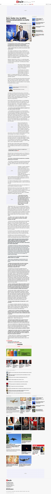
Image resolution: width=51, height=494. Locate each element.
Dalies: (16, 344)
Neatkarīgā (15, 4)
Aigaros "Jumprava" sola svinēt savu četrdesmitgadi (16, 386)
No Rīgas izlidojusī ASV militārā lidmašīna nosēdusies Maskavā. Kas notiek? (20, 87)
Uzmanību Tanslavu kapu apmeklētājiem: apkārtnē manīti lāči (26, 441)
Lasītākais (34, 16)
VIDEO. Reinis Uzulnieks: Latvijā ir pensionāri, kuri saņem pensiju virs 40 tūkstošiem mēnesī (22, 366)
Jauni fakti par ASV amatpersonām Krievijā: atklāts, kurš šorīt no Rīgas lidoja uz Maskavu (13, 446)
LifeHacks (25, 4)
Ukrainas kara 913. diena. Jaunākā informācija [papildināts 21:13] (18, 377)
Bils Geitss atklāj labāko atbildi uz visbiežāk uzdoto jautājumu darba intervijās (20, 388)
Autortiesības (21, 491)
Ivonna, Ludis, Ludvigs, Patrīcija (27, 2)
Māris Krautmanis (8, 23)
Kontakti (28, 491)
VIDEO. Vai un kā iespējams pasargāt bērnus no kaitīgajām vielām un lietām (9, 365)
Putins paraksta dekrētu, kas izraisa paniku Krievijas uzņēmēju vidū (40, 23)
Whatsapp (18, 342)
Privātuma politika (13, 491)
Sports (28, 4)
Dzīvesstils (18, 4)
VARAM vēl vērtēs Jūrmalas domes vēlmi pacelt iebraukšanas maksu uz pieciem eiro (20, 372)
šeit (18, 150)
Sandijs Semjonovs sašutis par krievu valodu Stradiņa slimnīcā (40, 35)
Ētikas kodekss (23, 491)
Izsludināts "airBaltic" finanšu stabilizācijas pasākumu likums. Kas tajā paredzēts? (23, 411)
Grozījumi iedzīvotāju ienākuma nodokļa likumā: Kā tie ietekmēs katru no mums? (23, 403)
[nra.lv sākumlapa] (19, 2)
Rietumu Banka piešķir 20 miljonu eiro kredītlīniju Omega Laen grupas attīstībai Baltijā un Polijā (28, 403)
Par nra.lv (7, 491)
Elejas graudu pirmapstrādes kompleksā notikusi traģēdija (26, 452)
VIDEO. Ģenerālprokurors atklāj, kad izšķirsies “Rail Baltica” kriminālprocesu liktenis (16, 366)
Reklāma (9, 491)
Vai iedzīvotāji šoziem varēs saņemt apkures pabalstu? (28, 410)
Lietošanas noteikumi (17, 491)
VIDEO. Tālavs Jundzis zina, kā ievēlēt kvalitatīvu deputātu (28, 365)
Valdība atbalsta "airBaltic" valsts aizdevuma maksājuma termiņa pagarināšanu (12, 408)
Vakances (26, 491)
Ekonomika (8, 16)
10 (21, 367)
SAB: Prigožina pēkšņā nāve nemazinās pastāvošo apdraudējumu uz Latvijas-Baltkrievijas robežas (19, 375)
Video (7, 415)
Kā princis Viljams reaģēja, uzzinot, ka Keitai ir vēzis (16, 379)
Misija (10, 491)
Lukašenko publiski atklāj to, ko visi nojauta (18, 89)
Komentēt (19, 346)
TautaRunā (22, 4)
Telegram (15, 342)
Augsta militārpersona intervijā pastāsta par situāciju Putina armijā (39, 31)
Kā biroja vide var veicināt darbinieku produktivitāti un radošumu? (18, 381)
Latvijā (11, 16)
